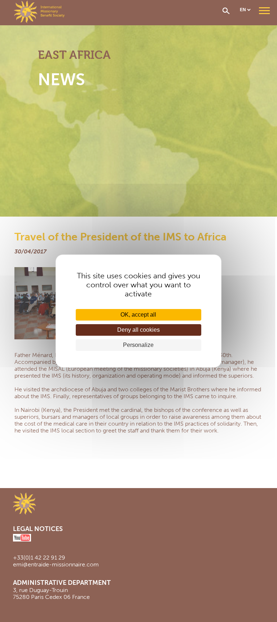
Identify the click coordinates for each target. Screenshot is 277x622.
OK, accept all (138, 315)
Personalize (138, 345)
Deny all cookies (138, 330)
